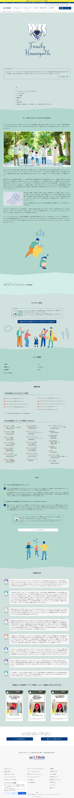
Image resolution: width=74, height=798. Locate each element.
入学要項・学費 (53, 771)
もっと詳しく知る (64, 76)
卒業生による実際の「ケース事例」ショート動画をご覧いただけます (34, 104)
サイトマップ (53, 785)
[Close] (26, 782)
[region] (15, 788)
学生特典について (54, 777)
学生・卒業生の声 (31, 782)
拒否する (15, 793)
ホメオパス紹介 (20, 93)
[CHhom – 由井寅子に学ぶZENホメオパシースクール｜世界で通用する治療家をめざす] (7, 8)
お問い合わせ (53, 782)
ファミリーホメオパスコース (33, 771)
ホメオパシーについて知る (10, 779)
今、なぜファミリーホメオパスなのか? (26, 91)
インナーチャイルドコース (33, 777)
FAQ (18, 100)
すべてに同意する (22, 793)
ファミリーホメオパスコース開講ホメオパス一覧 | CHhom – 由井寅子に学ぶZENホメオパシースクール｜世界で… (42, 311)
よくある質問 (53, 774)
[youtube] (69, 2)
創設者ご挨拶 (7, 771)
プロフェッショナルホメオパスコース (35, 768)
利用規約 (28, 794)
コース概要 (19, 95)
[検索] (70, 2)
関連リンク (52, 787)
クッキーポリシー (8, 793)
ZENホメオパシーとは (9, 774)
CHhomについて (8, 768)
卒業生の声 (19, 102)
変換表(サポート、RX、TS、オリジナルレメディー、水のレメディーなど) (45, 794)
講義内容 (19, 97)
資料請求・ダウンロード (55, 779)
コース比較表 (30, 779)
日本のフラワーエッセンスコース (34, 774)
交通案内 (52, 768)
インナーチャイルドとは (9, 777)
